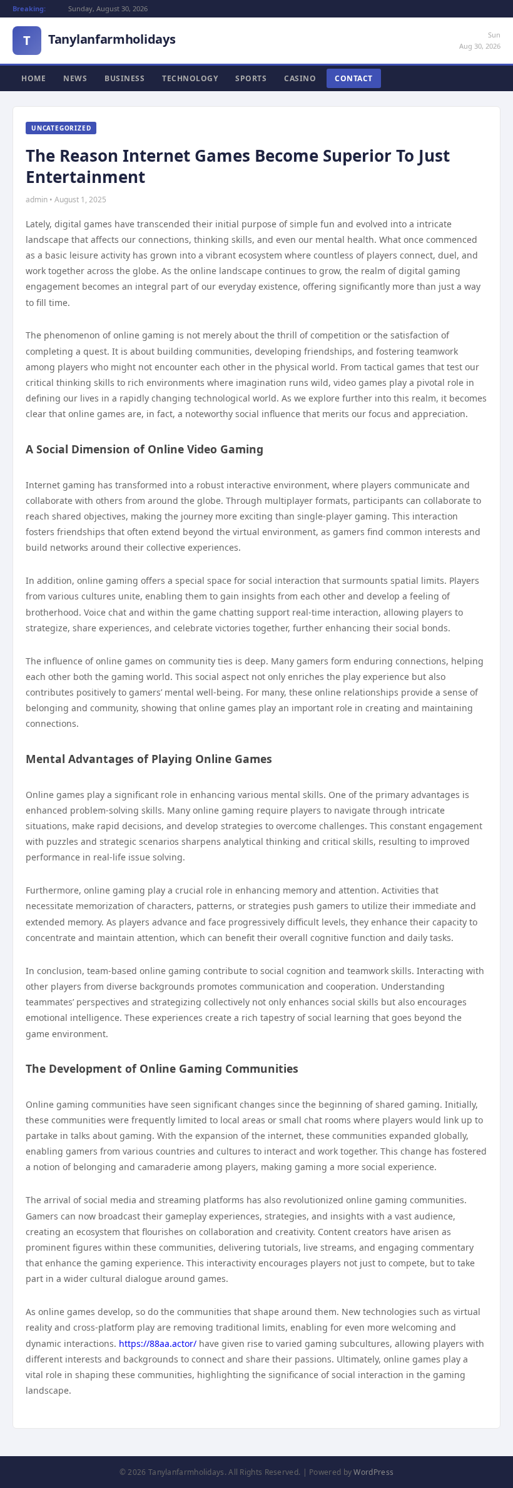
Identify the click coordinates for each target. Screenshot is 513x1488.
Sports (251, 78)
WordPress (373, 1472)
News (75, 78)
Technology (190, 78)
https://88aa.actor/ (157, 1343)
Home (33, 78)
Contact (354, 78)
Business (124, 78)
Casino (300, 78)
